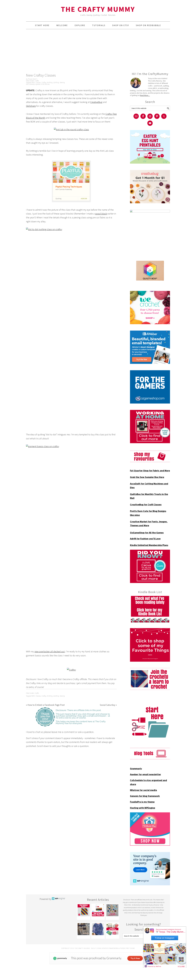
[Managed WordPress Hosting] (58, 899)
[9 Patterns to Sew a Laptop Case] (112, 929)
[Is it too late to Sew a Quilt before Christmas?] (112, 910)
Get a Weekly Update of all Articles (38, 84)
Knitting (50, 82)
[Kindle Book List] (150, 609)
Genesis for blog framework (145, 795)
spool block (101, 213)
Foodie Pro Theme (127, 948)
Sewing (62, 82)
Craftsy (43, 82)
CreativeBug (96, 102)
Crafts (37, 81)
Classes (38, 82)
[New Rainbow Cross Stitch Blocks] (84, 910)
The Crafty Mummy (98, 9)
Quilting (56, 82)
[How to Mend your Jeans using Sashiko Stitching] (84, 929)
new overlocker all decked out (49, 651)
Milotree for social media (143, 790)
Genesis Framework (110, 948)
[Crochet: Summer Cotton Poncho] (98, 929)
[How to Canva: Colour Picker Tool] (98, 910)
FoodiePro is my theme (142, 801)
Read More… (145, 95)
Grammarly (136, 768)
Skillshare (31, 105)
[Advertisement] (98, 50)
